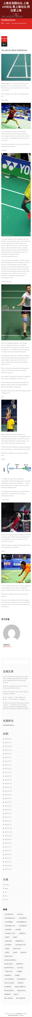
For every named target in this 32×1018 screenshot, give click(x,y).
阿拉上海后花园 (8, 998)
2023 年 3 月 (8, 858)
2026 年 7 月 (8, 742)
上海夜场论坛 (22, 933)
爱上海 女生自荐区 (9, 983)
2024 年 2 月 (8, 821)
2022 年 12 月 (8, 865)
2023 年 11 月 (8, 832)
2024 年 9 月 (8, 794)
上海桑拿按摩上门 (19, 941)
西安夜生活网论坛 (9, 990)
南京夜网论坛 (19, 964)
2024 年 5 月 (8, 809)
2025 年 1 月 (8, 780)
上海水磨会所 (8, 944)
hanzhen (7, 884)
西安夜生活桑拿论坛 (20, 986)
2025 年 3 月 (8, 772)
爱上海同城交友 (21, 979)
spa (5, 892)
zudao (6, 899)
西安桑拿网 (7, 994)
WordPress (19, 1013)
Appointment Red (13, 1015)
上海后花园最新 (8, 922)
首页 (2, 23)
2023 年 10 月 (8, 835)
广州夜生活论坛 (8, 971)
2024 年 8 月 (8, 798)
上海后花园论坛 (22, 925)
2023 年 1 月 (8, 862)
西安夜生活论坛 (21, 990)
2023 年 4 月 (8, 854)
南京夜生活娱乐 (8, 964)
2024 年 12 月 (8, 783)
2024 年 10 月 (8, 791)
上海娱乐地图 (8, 941)
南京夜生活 (24, 952)
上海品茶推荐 (8, 929)
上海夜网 (6, 937)
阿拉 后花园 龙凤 (20, 998)
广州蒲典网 (19, 971)
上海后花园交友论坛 (9, 918)
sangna (8, 23)
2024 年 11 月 (8, 787)
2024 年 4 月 (8, 813)
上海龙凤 (14, 952)
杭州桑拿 (17, 975)
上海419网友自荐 (8, 914)
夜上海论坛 (20, 967)
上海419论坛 (20, 914)
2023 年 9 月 (8, 839)
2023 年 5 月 (8, 850)
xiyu (6, 896)
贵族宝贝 (16, 994)
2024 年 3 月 (8, 817)
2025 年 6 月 (8, 761)
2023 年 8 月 (8, 843)
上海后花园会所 (22, 918)
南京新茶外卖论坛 (9, 967)
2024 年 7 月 (8, 802)
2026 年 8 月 (8, 739)
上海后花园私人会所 (9, 925)
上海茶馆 (6, 952)
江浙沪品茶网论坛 (9, 979)
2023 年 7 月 (8, 847)
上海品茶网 (18, 929)
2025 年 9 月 (8, 750)
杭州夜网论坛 (8, 975)
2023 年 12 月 (8, 828)
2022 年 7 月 (8, 869)
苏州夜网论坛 (8, 986)
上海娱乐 (14, 937)
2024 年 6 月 (8, 806)
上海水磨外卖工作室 (20, 944)
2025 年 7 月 (8, 757)
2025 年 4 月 (8, 768)
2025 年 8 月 (8, 753)
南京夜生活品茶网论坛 (10, 960)
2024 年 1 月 (8, 824)
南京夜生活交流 (8, 956)
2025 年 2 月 (8, 776)
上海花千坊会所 (16, 948)
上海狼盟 (6, 948)
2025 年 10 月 (8, 746)
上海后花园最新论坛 (21, 922)
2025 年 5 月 (8, 765)
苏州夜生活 (21, 983)
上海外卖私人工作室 (9, 933)
